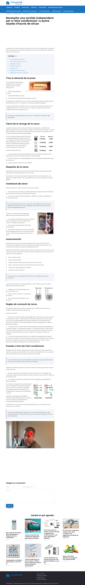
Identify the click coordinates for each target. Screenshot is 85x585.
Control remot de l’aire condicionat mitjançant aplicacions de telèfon (32, 536)
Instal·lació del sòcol (15, 66)
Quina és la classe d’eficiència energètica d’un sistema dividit (70, 557)
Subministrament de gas (55, 7)
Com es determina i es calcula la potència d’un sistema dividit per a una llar (51, 560)
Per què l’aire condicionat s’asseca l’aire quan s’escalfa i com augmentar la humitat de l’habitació (71, 534)
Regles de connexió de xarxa (17, 70)
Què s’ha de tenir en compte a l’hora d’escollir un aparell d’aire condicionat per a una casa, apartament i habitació (51, 534)
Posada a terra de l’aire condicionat (19, 72)
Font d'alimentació (44, 11)
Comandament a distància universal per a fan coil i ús (14, 561)
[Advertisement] (30, 37)
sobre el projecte (41, 573)
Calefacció (9, 7)
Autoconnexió (14, 68)
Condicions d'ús (40, 577)
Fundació (17, 7)
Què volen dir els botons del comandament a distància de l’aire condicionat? (13, 535)
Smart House (25, 7)
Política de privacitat (41, 579)
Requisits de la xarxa (15, 63)
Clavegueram (42, 7)
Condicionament (56, 11)
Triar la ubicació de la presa (17, 59)
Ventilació (34, 7)
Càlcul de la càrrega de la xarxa (18, 61)
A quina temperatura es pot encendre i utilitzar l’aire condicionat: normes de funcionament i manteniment (33, 562)
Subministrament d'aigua (13, 11)
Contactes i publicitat (42, 575)
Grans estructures (68, 11)
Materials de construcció (30, 11)
